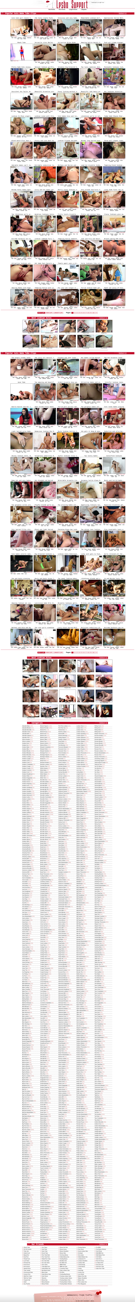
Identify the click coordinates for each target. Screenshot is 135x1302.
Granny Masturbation (63, 828)
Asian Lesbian (25, 947)
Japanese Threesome (63, 1033)
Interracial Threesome (63, 1004)
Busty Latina (43, 862)
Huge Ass (60, 941)
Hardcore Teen (62, 895)
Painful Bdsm (79, 1049)
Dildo (112, 87)
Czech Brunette (44, 1029)
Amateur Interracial (27, 795)
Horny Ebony (61, 920)
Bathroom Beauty (26, 1002)
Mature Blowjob (80, 808)
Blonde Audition (26, 1199)
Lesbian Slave (80, 726)
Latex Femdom (62, 1062)
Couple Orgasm (44, 974)
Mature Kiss (79, 839)
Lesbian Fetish (62, 1156)
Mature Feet (79, 822)
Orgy (65, 185)
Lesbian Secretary (63, 1231)
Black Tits (24, 1191)
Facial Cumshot (44, 1168)
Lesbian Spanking (81, 733)
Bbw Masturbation (26, 1018)
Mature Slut (79, 860)
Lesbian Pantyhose (63, 1210)
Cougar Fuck (43, 962)
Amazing (87, 63)
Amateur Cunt (25, 772)
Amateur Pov (25, 814)
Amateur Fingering (27, 783)
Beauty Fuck (25, 1043)
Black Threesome (26, 1189)
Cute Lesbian (43, 1016)
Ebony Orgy (43, 1145)
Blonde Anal (25, 1197)
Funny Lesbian (62, 762)
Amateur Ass (25, 745)
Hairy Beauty (61, 847)
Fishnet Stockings (62, 735)
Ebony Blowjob (44, 1126)
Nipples (98, 62)
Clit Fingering (43, 918)
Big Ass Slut (25, 1081)
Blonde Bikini (25, 1208)
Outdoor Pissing (80, 1045)
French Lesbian (62, 756)
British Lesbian (44, 772)
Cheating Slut (43, 891)
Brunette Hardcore (45, 812)
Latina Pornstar (62, 1104)
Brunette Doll (43, 804)
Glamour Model (62, 803)
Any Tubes (31, 702)
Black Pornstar (25, 1177)
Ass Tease (24, 979)
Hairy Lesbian (61, 860)
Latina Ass (61, 1076)
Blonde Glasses (26, 1227)
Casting (75, 282)
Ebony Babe (43, 1120)
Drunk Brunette (44, 1099)
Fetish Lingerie (44, 1220)
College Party (43, 952)
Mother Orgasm (80, 981)
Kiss (53, 647)
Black (89, 185)
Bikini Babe (25, 1135)
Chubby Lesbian (44, 899)
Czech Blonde (43, 1027)
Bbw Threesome (26, 1027)
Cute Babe (43, 1008)
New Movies (62, 9)
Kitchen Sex (61, 1056)
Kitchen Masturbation (63, 1054)
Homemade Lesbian (63, 901)
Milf (95, 282)
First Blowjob (43, 1233)
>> (96, 312)
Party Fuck (79, 1066)
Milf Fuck (78, 893)
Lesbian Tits (79, 754)
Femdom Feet (43, 1204)
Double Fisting (44, 1089)
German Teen (61, 779)
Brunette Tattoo (44, 833)
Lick (93, 259)
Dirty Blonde (43, 1058)
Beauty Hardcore (26, 1045)
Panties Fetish (80, 1051)
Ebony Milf (43, 1139)
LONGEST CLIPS (58, 312)
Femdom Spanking (45, 1212)
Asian (38, 598)
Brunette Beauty (44, 787)
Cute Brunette (43, 1012)
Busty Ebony (43, 858)
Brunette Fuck (43, 808)
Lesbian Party (61, 1212)
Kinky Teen (61, 1051)
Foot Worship (61, 745)
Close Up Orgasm (44, 931)
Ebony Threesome (45, 1152)
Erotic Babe (43, 1156)
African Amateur (26, 739)
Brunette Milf (43, 816)
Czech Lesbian (44, 1031)
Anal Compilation (26, 877)
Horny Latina (61, 924)
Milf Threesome (80, 931)
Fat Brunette (43, 1181)
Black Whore (25, 1193)
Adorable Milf (25, 733)
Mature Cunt (79, 814)
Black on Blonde (26, 1195)
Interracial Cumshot (63, 981)
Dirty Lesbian (43, 1066)
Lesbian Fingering (63, 1158)
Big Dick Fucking (26, 1110)
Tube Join (67, 333)
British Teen (43, 778)
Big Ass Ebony (25, 1072)
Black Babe (25, 1150)
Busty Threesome (44, 874)
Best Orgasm (25, 1058)
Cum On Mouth (44, 995)
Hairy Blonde (61, 849)
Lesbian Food (61, 1162)
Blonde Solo (43, 735)
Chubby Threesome (45, 910)
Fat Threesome (44, 1197)
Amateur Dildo (25, 776)
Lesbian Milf (61, 1191)
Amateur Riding (26, 818)
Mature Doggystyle (81, 818)
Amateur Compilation (27, 764)
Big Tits (93, 283)
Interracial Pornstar (63, 1001)
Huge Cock (61, 945)
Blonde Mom (25, 1239)
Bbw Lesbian (25, 1016)
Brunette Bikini (44, 791)
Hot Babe (60, 939)
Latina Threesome (63, 1110)
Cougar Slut (43, 966)
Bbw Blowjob (25, 1006)
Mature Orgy (79, 853)
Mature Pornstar (80, 854)
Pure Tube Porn (31, 717)
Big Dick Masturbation (27, 1112)
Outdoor (19, 161)
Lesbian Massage (62, 1185)
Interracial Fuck (62, 987)
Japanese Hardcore (63, 1018)
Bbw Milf (24, 1020)
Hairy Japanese (62, 858)
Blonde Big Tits (26, 1206)
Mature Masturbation (81, 847)
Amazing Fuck (25, 854)
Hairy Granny (61, 856)
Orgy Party (79, 1031)
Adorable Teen (26, 737)
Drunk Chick (43, 1101)
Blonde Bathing (26, 1202)
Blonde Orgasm (44, 726)
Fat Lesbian (43, 1185)
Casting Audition (44, 876)
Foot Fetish (61, 743)
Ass (68, 38)
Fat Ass (42, 1175)
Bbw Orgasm (25, 1022)
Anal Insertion (25, 893)
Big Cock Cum (25, 1097)
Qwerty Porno (49, 672)
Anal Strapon (25, 906)
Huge (31, 307)
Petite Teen (79, 1093)
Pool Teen (79, 1102)
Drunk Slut (43, 1110)
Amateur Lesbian (26, 799)
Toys (116, 476)
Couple (44, 38)
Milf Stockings (79, 924)
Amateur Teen (25, 833)
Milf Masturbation (80, 902)
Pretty (112, 476)
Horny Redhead (62, 935)
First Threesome (44, 1239)
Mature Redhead (80, 856)
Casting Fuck (43, 877)
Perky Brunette (80, 1077)
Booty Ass (42, 758)
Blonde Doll (25, 1220)
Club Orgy (42, 935)
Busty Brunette (44, 856)
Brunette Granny (44, 810)
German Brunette (62, 772)
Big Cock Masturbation (28, 1101)
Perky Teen (79, 1081)
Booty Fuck (43, 760)
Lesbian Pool (61, 1216)
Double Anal (43, 1081)
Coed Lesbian (43, 943)
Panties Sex (79, 1056)
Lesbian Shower (62, 1237)
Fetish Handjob (44, 1218)
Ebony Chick (43, 1129)
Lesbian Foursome (63, 1164)
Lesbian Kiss (61, 1177)
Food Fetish (61, 741)
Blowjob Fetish (44, 749)
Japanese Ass (61, 1010)
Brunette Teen (43, 835)
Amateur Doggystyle (27, 778)
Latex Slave (61, 1070)
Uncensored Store (85, 672)
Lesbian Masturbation (63, 1187)
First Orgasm (43, 1237)
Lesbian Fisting (62, 1160)
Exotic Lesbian (44, 1162)
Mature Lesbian (80, 843)
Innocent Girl (61, 968)
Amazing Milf (25, 858)
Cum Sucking (43, 999)
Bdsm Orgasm (25, 1033)
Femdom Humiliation (45, 1206)
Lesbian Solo (79, 729)
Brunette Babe (43, 783)
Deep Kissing (43, 1039)
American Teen (26, 874)
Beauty (19, 308)
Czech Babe (43, 1026)
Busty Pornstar (44, 870)
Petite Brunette (80, 1087)
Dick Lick (42, 1045)
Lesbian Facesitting (63, 1150)
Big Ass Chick (25, 1070)
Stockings (69, 112)
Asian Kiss (24, 945)
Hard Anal (60, 874)
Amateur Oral (25, 806)
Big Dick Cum (25, 1108)
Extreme (46, 136)
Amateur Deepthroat (27, 774)
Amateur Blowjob (26, 753)
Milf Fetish (79, 891)
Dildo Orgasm (43, 1047)
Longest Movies (73, 9)
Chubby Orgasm (44, 904)
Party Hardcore (80, 1070)
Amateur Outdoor (26, 812)
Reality (23, 112)
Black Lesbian (25, 1166)
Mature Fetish (79, 824)
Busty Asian (43, 849)
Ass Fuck (24, 976)
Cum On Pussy (44, 997)
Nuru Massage (80, 1002)
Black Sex (24, 1181)
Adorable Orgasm (26, 735)
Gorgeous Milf (61, 818)
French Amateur (62, 753)
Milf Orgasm (79, 904)
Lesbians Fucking (80, 766)
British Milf (42, 776)
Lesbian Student (80, 745)
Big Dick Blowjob (26, 1106)
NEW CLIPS (49, 312)
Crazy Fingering (44, 981)
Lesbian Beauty (62, 1129)
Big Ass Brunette (26, 1068)
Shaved (118, 63)
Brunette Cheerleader (45, 797)
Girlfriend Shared (62, 791)
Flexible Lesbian (62, 739)
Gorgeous (23, 525)
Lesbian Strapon (80, 741)
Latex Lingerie (62, 1066)
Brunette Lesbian (44, 814)
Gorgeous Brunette (63, 814)
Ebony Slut (43, 1147)
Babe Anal (24, 981)
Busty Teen (43, 872)
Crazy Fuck (43, 983)
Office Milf (78, 1012)
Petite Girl (78, 1089)
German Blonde (62, 770)
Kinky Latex (61, 1045)
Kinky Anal (61, 1041)
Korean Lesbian (62, 1058)
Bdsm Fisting (25, 1031)
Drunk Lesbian (44, 1102)
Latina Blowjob (62, 1079)
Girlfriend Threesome (63, 793)
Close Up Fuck (44, 926)
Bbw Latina (25, 1014)
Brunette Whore (44, 839)
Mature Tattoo (79, 870)
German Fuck (61, 774)
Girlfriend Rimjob (62, 789)
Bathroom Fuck (26, 1004)
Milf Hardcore (79, 899)
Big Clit (24, 1089)
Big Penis (24, 1120)
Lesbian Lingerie (62, 1181)
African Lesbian (26, 741)
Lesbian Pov (61, 1220)
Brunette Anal (43, 779)
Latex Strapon (61, 1072)
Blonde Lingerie (26, 1235)
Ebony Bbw (43, 1122)
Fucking (23, 308)
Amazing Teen (25, 862)
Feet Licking (43, 1199)
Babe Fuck (25, 991)
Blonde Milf (25, 1237)
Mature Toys (79, 874)
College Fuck (43, 947)
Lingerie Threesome (81, 779)
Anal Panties (25, 901)
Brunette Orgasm (44, 820)
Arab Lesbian (25, 918)
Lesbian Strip (79, 743)
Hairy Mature (61, 864)
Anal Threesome (26, 910)
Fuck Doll (60, 758)
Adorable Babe (26, 726)
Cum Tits (42, 1001)
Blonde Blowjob (26, 1210)
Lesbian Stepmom (81, 737)
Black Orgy (25, 1175)
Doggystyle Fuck (44, 1079)
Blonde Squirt (43, 737)
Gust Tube (49, 702)
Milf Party (78, 908)
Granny (69, 550)
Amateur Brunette (26, 754)
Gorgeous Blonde (62, 812)
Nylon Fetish (79, 1004)
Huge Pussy (61, 954)
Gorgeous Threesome (63, 820)
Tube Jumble (67, 672)
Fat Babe (42, 1177)
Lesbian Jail (61, 1175)
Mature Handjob (80, 833)
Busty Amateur (43, 845)
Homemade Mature (63, 902)
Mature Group (79, 831)
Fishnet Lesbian (62, 731)
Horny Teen (61, 937)
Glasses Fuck (61, 806)
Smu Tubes (104, 717)
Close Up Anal (43, 924)
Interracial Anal (62, 974)
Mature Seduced (80, 858)
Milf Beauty (79, 879)
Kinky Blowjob (61, 1043)
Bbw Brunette (25, 1008)
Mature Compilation (81, 812)
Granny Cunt (61, 822)
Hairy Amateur (61, 839)
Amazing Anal (25, 843)
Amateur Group (26, 789)
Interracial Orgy (62, 999)
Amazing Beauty (26, 847)
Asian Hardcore (26, 943)
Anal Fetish (25, 883)
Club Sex (42, 939)
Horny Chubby (62, 916)
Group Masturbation (63, 835)
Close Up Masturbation (46, 929)
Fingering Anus (44, 1222)
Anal (40, 111)
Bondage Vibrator (44, 756)
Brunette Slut (43, 828)
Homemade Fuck (62, 899)
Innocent (89, 259)
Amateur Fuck (25, 785)
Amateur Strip (25, 828)
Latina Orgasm (62, 1101)
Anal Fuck (24, 889)
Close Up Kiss (43, 927)
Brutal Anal (43, 841)
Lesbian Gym (61, 1170)
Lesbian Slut (79, 728)
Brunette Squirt (44, 831)
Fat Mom (42, 1191)
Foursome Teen (62, 751)
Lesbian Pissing (62, 1214)
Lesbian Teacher (80, 749)
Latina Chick (61, 1081)
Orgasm (94, 112)
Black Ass (24, 1149)
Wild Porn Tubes (31, 687)
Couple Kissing (44, 972)
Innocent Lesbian (62, 970)
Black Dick (24, 1162)
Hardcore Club (62, 881)
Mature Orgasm (80, 851)
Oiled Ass (78, 1016)
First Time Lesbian (63, 726)
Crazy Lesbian (44, 985)
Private (71, 476)
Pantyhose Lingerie (81, 1062)
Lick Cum (78, 770)
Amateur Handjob (26, 791)
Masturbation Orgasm (81, 791)
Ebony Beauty (43, 1124)
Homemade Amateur (63, 897)
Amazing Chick (26, 853)
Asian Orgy (25, 960)
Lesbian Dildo (61, 1145)
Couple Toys (43, 977)
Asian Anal (25, 922)
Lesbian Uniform (80, 758)
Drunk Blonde (43, 1097)
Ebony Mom (43, 1141)
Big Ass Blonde (26, 1066)
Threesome (69, 185)
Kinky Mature (61, 1049)
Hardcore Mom (62, 887)
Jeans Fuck (61, 1035)
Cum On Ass (43, 993)
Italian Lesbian (62, 1006)
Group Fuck (61, 833)
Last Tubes (67, 348)
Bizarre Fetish (25, 1141)
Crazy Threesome (44, 989)
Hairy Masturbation (63, 862)
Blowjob (42, 37)
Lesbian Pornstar (62, 1218)
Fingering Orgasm (44, 1227)
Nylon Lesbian (80, 1006)
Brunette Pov (43, 824)
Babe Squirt (25, 995)
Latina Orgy (61, 1102)
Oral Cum (78, 1020)
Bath (23, 524)
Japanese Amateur (63, 1008)
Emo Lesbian (43, 1154)
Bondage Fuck (44, 753)
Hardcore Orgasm (62, 889)
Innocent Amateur (62, 962)
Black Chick (25, 1160)
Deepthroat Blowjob (45, 1041)
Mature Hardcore (80, 835)
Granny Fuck (61, 824)
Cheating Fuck (44, 887)
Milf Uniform (79, 935)
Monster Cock (79, 970)
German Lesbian (62, 776)
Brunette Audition (44, 781)
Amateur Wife (25, 841)
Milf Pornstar (79, 910)
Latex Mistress (62, 1068)
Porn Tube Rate (104, 702)
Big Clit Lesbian (26, 1091)
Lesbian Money (62, 1195)
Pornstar (42, 63)
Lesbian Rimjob (62, 1227)
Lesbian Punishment (63, 1222)
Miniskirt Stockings (81, 945)
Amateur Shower (26, 820)
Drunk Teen (43, 1112)
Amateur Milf (25, 801)
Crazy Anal (43, 979)
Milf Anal (78, 877)
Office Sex (79, 1014)
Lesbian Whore (80, 762)
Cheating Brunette (44, 885)
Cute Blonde (43, 1010)
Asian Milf (24, 954)
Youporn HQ (67, 687)
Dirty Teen (42, 1074)
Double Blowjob (44, 1083)
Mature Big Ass (80, 803)
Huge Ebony (61, 951)
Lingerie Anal (79, 774)
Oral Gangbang (80, 1024)
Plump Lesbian (80, 1097)
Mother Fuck (79, 977)
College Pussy (44, 954)
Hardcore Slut (61, 893)
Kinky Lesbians (62, 1047)
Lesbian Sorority (80, 731)
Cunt (65, 283)
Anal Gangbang (26, 891)
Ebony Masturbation (45, 1137)
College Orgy (43, 951)
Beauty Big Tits (26, 1039)
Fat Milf (42, 1189)
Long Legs (79, 781)
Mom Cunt (79, 951)
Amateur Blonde (26, 751)
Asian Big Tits (25, 927)
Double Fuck (43, 1091)
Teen (18, 38)
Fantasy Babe (43, 1172)
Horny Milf (60, 927)
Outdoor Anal (79, 1035)
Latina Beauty (61, 1077)
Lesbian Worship (80, 764)
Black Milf (24, 1170)
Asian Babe (25, 924)
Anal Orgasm (25, 897)
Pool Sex (78, 1101)
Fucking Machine (62, 760)
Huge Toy (60, 960)
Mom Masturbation (81, 956)
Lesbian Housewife (63, 1172)
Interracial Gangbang (63, 989)
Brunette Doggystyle (45, 803)
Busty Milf (42, 866)
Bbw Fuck (24, 1010)
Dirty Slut (42, 1072)
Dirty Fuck (42, 1064)
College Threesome (45, 958)
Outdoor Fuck (79, 1039)
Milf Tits (78, 933)
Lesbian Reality (62, 1225)
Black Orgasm (25, 1174)
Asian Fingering (26, 939)
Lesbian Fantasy (62, 1152)
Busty (75, 37)
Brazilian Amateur (44, 762)
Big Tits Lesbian (26, 1129)
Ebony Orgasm (44, 1143)
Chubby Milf (43, 902)
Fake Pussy (43, 1170)
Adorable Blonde (26, 728)
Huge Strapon (61, 956)
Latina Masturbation (63, 1095)
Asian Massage (26, 949)
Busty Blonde (43, 854)
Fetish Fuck (43, 1216)
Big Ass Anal (25, 1060)
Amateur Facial (26, 781)
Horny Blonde (61, 912)
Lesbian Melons (62, 1189)
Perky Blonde (79, 1076)
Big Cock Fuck (25, 1099)
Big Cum (24, 1102)
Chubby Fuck (43, 897)
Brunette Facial (44, 806)
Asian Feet (25, 937)
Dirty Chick (43, 1062)
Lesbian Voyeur (80, 760)
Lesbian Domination (63, 1149)
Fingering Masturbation (46, 1225)
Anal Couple (25, 879)
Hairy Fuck (61, 854)
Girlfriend (95, 63)
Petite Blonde (79, 1085)
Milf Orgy (78, 906)
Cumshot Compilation (45, 1002)
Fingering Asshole (44, 1224)
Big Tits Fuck (25, 1127)
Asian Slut (24, 966)
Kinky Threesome (62, 1052)
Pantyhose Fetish (80, 1058)
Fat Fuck (42, 1183)
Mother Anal (79, 974)
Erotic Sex (42, 1160)
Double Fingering (44, 1087)
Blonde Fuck (25, 1225)
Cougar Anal (43, 960)
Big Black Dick (25, 1085)
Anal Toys (24, 912)
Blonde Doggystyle (27, 1218)
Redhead (29, 37)
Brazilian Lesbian (44, 764)
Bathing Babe (25, 999)
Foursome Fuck (62, 749)
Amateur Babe (25, 747)
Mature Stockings (80, 866)
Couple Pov (43, 976)
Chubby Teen (43, 908)
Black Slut (24, 1183)
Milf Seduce (79, 916)
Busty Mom (43, 868)
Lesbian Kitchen (62, 1179)
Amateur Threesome (27, 835)
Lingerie (30, 160)
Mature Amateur (80, 793)
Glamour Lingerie (62, 801)
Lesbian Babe (61, 1124)
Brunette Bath (43, 785)
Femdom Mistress (44, 1208)
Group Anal (61, 829)
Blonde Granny (26, 1229)
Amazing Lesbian (26, 856)
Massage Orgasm (80, 787)
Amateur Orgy (25, 810)
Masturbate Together (81, 789)
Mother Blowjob (80, 976)
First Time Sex (61, 728)
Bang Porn (104, 333)
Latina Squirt (61, 1106)
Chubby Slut (43, 906)
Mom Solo (79, 962)
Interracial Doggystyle (63, 983)
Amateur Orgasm (26, 808)
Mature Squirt (79, 864)
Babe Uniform (25, 997)
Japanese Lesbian (63, 1022)
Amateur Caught (26, 758)
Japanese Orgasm (63, 1029)
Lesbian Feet (61, 1154)
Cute (21, 38)
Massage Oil (79, 785)
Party (93, 38)
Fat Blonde (43, 1179)
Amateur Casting (26, 756)
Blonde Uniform (44, 743)
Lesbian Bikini (61, 1131)
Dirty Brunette (43, 1060)
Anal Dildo (24, 881)
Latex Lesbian (61, 1064)
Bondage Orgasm (44, 754)
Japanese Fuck (62, 1016)
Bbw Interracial (26, 1012)
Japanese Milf (61, 1027)
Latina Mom (61, 1099)
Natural (89, 38)
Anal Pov (24, 902)
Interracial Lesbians (63, 991)
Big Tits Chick (25, 1126)
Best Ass (24, 1052)
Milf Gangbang (80, 895)
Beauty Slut (25, 1051)
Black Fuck (25, 1164)
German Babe (61, 768)
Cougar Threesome (45, 968)
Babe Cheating (26, 989)
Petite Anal (79, 1083)
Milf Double (79, 889)
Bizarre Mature (26, 1145)
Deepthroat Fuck (44, 1043)
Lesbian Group (62, 1168)
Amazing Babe (26, 845)
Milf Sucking (79, 927)
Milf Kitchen (79, 901)
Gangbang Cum (62, 764)
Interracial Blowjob (63, 979)
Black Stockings (26, 1185)
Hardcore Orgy (62, 891)
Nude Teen (79, 999)
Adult (85, 687)
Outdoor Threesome (81, 1047)
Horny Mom (61, 929)
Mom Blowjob (79, 949)
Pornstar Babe (80, 1106)
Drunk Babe (43, 1095)
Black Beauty (25, 1154)
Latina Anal (61, 1074)
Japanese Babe (62, 1012)
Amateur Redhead (26, 816)
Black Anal (24, 1147)
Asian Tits (24, 970)
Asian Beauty (25, 926)
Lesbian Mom (61, 1193)
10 (93, 312)
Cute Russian (43, 1020)
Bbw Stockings (26, 1024)
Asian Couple (25, 933)
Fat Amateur (43, 1174)
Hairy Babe (61, 845)
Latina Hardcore (62, 1091)
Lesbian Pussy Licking (64, 1224)
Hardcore (89, 37)
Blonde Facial (25, 1222)
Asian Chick (25, 931)
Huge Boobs (61, 943)
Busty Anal (43, 847)
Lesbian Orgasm (62, 1204)
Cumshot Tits (43, 1004)
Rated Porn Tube (49, 717)
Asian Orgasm (25, 958)
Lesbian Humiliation (63, 1174)
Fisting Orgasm (62, 737)
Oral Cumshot (79, 1022)
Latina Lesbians (62, 1093)
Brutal (71, 210)
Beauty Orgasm (26, 1047)
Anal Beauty (25, 876)
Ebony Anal (43, 1118)
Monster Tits (79, 972)
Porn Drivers (31, 672)
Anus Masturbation (27, 916)
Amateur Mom (25, 803)
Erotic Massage (44, 1158)
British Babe (43, 770)
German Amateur (62, 766)
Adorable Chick (26, 731)
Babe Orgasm (25, 993)
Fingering (20, 37)
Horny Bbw (61, 910)
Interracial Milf (61, 993)
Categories (84, 9)
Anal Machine (25, 895)
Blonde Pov (43, 729)
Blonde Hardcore (26, 1231)
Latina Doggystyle (62, 1085)
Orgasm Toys (79, 1029)
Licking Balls (79, 772)
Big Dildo (24, 1114)
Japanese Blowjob (63, 1014)
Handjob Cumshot (63, 872)
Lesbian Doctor (62, 1147)
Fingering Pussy (44, 1229)
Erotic (113, 38)
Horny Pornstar (62, 933)
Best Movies (51, 9)
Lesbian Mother (62, 1197)
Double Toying (44, 1093)
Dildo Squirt (43, 1051)
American (115, 574)
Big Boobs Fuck (26, 1087)
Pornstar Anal (79, 1104)
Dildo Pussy (43, 1049)
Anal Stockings (26, 904)
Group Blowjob (62, 831)
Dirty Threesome (44, 1076)
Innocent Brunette (62, 966)
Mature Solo (79, 862)
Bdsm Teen (25, 1035)
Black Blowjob (25, 1156)
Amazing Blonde (26, 849)
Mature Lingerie (80, 845)
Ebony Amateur (44, 1116)
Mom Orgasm (79, 958)
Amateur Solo (25, 822)
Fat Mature (43, 1187)
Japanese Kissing (62, 1020)
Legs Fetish (61, 1114)
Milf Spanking (79, 920)
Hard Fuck (61, 876)
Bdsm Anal (25, 1029)
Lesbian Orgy (61, 1206)
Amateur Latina (26, 797)
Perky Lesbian (80, 1079)
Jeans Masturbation (63, 1037)
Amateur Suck (25, 829)
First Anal (42, 1231)
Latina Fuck (61, 1087)
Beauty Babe (25, 1037)
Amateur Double (26, 779)
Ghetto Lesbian (62, 781)
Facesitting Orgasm (45, 1166)
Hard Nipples (61, 877)
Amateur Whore (26, 839)
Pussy (114, 63)
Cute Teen (42, 1022)
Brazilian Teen (43, 766)
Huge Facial (61, 952)
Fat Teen (42, 1195)
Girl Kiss (60, 783)
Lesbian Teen (79, 751)
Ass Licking (25, 977)
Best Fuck (24, 1056)
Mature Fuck (79, 828)
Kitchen (118, 136)
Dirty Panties (43, 1070)
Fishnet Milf (61, 733)
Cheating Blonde (44, 883)
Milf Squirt (78, 922)
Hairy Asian (61, 843)
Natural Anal (79, 987)
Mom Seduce (79, 960)
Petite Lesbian (80, 1091)
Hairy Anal (61, 841)
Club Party (43, 937)
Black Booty (25, 1158)
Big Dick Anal (25, 1104)
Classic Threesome (45, 916)
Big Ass (88, 283)
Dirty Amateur (43, 1052)
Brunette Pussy (44, 826)
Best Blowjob (25, 1054)
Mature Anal (79, 795)
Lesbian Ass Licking (63, 1122)
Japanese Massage (63, 1024)
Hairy (123, 209)
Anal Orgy (24, 899)
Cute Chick (43, 1014)
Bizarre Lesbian (26, 1143)
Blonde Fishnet (26, 1224)
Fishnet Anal (61, 729)
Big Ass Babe (25, 1064)
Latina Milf (61, 1097)
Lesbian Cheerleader (63, 1135)
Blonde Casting (26, 1212)
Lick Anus (78, 768)
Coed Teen (43, 945)
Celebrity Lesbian (44, 881)
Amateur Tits (25, 837)
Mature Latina (79, 841)
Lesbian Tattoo (80, 747)
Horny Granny (61, 922)
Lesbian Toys (79, 756)
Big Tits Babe (25, 1124)
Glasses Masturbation (63, 808)
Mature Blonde (80, 806)
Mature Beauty (80, 801)
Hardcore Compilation (63, 883)
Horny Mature (61, 926)
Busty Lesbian (43, 864)
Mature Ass (79, 797)
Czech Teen (43, 1035)
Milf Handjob (79, 897)
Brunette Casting (44, 795)
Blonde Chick (25, 1214)
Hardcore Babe (62, 879)
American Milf (25, 872)
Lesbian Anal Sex (62, 1120)
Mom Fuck (79, 954)
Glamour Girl (61, 797)
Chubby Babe (43, 895)
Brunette (46, 37)
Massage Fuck (80, 783)
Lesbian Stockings (81, 739)
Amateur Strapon (26, 826)
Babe (15, 37)
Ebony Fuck (43, 1131)
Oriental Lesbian (80, 1033)
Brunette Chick (44, 799)
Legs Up (60, 1118)
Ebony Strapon (44, 1149)
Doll (71, 378)
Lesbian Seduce (62, 1233)
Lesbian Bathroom (63, 1127)
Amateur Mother (26, 804)
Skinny (122, 401)
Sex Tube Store (86, 717)
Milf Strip (78, 926)
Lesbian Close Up (62, 1137)
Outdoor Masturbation (81, 1041)
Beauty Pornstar (26, 1049)
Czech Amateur (44, 1024)
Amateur (62, 184)
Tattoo (25, 623)
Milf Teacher (79, 929)
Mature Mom (79, 849)
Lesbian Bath (61, 1126)
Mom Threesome (80, 966)
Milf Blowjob (79, 883)
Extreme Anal (43, 1164)
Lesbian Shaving (62, 1235)
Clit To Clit (42, 922)
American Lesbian (26, 870)
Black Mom (25, 1172)
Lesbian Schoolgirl (63, 1229)
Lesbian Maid (61, 1183)
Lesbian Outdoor (62, 1208)
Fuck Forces (104, 348)
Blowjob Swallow (44, 751)
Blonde (66, 37)
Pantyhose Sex (80, 1064)
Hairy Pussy (61, 868)
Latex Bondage (62, 1060)
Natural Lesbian (80, 991)
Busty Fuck (43, 860)
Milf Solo (78, 918)
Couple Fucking (44, 970)
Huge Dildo (61, 949)
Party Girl (78, 1068)
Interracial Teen (62, 1002)
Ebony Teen (43, 1150)
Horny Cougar (61, 918)
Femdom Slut (43, 1210)
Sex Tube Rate (67, 717)
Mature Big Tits (80, 804)
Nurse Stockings (80, 1001)
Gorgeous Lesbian (63, 816)
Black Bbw (24, 1152)
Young (114, 402)
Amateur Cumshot (26, 770)
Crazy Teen (43, 987)
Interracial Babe (62, 976)
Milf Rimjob (79, 914)
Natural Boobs (80, 989)
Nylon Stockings (80, 1008)
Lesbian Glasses (62, 1166)
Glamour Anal (61, 795)
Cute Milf (42, 1018)
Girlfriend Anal (61, 785)
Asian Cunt (25, 935)
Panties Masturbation (81, 1052)
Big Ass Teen (25, 1083)
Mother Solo (79, 985)
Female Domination (45, 1202)
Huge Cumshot (62, 947)
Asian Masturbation (27, 951)
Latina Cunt (61, 1083)
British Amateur (44, 768)
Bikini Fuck (25, 1139)
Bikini (41, 476)
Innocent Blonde (62, 964)
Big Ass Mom (25, 1079)
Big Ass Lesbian (26, 1076)
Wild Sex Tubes (49, 687)
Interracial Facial (62, 985)
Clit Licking (43, 920)
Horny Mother (61, 931)
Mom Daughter (80, 952)
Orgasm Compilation (81, 1027)
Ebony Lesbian (44, 1135)
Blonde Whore (43, 745)
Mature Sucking (80, 868)
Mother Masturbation (81, 979)
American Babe (26, 864)
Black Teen (25, 1187)
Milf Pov (78, 912)
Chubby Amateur (44, 893)
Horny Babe (61, 908)
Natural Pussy (79, 993)
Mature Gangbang (81, 829)
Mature (70, 549)
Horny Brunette (62, 914)
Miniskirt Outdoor (80, 943)
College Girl (43, 949)
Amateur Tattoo (26, 831)
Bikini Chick (25, 1137)
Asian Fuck (25, 941)
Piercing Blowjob (80, 1095)
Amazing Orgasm (26, 860)
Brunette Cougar (44, 801)
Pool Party (79, 1099)
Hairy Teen (61, 870)
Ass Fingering (25, 972)
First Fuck (42, 1235)
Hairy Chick (61, 853)
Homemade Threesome (64, 906)
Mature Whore (80, 876)
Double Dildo (43, 1085)
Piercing (66, 161)
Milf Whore (79, 937)
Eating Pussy (43, 1114)
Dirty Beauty (43, 1056)
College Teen (43, 956)
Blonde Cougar (26, 1216)
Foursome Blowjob (63, 747)
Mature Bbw (79, 799)
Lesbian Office (62, 1200)
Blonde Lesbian (26, 1233)
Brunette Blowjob (44, 793)
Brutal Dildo (43, 843)
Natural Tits (79, 997)
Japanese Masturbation (64, 1026)
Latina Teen (61, 1108)
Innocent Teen (61, 972)
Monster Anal (79, 968)
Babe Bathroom (26, 983)
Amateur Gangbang (27, 787)
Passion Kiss (79, 1072)
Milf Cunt (78, 885)
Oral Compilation (80, 1018)
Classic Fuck (43, 912)
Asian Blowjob (25, 929)
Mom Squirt (79, 964)
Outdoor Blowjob (80, 1037)
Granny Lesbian (62, 826)
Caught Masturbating (45, 879)
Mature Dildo (79, 816)
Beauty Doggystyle (27, 1041)
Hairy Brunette (62, 851)
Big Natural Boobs (26, 1116)
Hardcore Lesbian (62, 885)
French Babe (61, 754)
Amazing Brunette (26, 851)
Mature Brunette (80, 810)
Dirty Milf (42, 1068)
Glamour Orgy (61, 804)
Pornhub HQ (86, 348)
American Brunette (27, 868)
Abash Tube (31, 333)
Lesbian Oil (61, 1202)
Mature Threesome (81, 872)
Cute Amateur (43, 1006)
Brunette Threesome (45, 837)
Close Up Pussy (44, 933)
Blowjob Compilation (45, 747)
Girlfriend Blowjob (62, 787)
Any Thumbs (104, 687)
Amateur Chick (26, 760)
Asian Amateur (25, 920)
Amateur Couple (26, 768)
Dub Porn (31, 348)
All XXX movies (49, 333)
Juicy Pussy (61, 1039)
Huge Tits (60, 958)
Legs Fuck (61, 1116)
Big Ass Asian (25, 1062)
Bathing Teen (25, 1001)
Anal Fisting (25, 885)
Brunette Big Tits (44, 789)
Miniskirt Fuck (79, 939)
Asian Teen (25, 968)
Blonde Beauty (26, 1204)
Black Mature (25, 1168)
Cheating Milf (43, 889)
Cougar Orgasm (44, 964)
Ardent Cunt (86, 333)
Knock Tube (86, 702)
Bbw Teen (24, 1026)
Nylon (25, 38)
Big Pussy (24, 1122)
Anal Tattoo (25, 908)
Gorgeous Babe (62, 810)
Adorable (110, 427)
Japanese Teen (62, 1031)
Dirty (25, 427)
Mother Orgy (79, 983)
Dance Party (43, 1037)
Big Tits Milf (25, 1131)
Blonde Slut (43, 733)
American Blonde (26, 866)
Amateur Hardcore (26, 793)
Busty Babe (43, 851)
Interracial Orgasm (63, 997)
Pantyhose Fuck (80, 1060)
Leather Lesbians (62, 1112)
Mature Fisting (80, 826)
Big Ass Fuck (25, 1074)
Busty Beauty (43, 853)
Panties (117, 38)
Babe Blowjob (25, 985)
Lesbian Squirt (80, 735)
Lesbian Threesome (81, 753)
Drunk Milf (42, 1104)
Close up (66, 135)
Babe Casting (25, 987)
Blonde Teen (43, 741)
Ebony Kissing (43, 1133)
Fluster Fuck (49, 348)
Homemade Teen (62, 904)
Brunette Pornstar (44, 822)
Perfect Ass (79, 1074)
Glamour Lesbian (62, 799)
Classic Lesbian (44, 914)
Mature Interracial (80, 837)
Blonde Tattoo (43, 739)
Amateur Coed (25, 762)
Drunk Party (43, 1108)
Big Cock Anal (25, 1093)
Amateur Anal (25, 743)
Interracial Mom (62, 995)
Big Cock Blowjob (26, 1095)
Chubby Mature (44, 901)
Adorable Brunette (26, 729)
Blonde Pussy (43, 731)
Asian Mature (25, 952)
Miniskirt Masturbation (81, 941)
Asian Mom (25, 956)
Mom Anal (78, 947)
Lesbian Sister (62, 1239)
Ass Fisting (25, 974)
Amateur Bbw (25, 749)
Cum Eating (43, 991)
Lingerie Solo (79, 776)
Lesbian (24, 37)
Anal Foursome (26, 887)
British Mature (43, 774)
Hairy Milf (60, 866)
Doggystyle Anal (44, 1077)
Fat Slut (42, 1193)
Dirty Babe (43, 1054)
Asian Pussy (25, 964)
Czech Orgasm (44, 1033)
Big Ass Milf (25, 1077)
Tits (118, 112)
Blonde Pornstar (44, 728)
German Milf (61, 778)
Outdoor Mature (80, 1043)
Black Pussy (25, 1179)
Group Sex (61, 837)
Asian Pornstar (26, 962)
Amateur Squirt (26, 824)
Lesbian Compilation (63, 1141)
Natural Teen (79, 995)
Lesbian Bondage (62, 1133)
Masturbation (29, 135)
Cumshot (98, 401)
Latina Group (61, 1089)
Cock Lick (42, 941)
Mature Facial (79, 820)
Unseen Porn (104, 672)
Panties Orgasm (80, 1054)
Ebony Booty (43, 1127)
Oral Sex (78, 1026)
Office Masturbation (81, 1010)
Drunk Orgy (43, 1106)
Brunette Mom (43, 818)
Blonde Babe (25, 1200)
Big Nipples (25, 1118)
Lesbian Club (61, 1139)
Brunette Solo (43, 829)
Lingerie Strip (79, 778)
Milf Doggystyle (80, 887)
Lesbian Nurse (62, 1199)
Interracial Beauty (62, 977)
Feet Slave (43, 1200)
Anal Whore (25, 914)
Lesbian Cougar (62, 1143)
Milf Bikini (78, 881)
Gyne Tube (67, 702)
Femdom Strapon (44, 1214)
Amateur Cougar (26, 766)
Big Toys (24, 1133)
